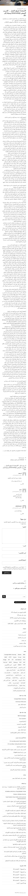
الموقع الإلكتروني (22, 560)
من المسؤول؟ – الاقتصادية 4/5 (19, 877)
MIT (9, 659)
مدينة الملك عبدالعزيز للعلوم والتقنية (18, 732)
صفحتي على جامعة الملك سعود (19, 778)
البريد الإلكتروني (22, 553)
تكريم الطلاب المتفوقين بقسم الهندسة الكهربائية (15, 810)
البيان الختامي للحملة (21, 746)
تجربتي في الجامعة (22, 637)
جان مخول (23, 672)
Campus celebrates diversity (19, 794)
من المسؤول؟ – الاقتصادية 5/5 (19, 880)
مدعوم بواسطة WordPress (20, 892)
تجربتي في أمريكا (21, 457)
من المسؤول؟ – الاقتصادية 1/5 (19, 869)
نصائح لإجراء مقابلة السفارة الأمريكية (18, 769)
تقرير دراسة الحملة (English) (20, 752)
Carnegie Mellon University (10, 654)
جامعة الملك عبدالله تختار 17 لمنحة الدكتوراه (16, 813)
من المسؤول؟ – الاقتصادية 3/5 (19, 874)
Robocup (16, 662)
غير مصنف (23, 640)
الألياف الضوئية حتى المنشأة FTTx (18, 612)
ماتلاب (10, 682)
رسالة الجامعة (15, 677)
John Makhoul (18, 659)
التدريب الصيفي (16, 459)
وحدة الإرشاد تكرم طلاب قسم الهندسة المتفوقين (15, 860)
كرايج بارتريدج (16, 682)
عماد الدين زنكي (6, 680)
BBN (24, 654)
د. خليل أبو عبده (7, 672)
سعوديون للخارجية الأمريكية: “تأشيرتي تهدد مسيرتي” (15, 762)
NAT (24, 662)
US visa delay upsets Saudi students (18, 741)
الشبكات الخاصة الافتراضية (11, 667)
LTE (12, 659)
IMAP (5, 657)
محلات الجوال (22, 685)
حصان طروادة (16, 672)
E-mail (19, 657)
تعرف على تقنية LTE (21, 615)
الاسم (24, 546)
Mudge (4, 659)
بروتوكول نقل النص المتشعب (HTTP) (18, 617)
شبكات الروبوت (21, 680)
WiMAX (19, 664)
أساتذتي (24, 632)
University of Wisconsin (20, 701)
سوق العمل (12, 459)
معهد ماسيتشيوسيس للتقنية (19, 690)
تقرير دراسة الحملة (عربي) (20, 755)
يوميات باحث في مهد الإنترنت (19, 646)
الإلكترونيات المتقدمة (21, 724)
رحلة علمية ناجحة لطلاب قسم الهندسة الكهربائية (15, 832)
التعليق (24, 527)
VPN (24, 664)
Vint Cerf (5, 662)
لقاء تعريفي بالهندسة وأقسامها (19, 844)
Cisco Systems (22, 718)
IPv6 (24, 659)
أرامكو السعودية (22, 721)
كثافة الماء (23, 682)
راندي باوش (22, 677)
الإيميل (14, 664)
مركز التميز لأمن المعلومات (19, 688)
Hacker (14, 657)
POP (20, 662)
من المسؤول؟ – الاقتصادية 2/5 (19, 871)
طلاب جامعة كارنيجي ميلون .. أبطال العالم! (17, 623)
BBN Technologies (22, 715)
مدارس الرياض (23, 707)
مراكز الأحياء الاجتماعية (13, 685)
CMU (24, 657)
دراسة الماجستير (9, 675)
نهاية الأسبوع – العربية (21, 883)
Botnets (19, 654)
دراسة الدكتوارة (18, 675)
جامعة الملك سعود (21, 670)
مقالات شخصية (22, 643)
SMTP (10, 662)
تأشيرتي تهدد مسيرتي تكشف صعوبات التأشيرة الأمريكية (14, 749)
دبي (24, 675)
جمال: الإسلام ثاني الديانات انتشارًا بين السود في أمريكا (14, 820)
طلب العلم (14, 680)
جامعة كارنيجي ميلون (11, 670)
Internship (22, 459)
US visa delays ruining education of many (17, 744)
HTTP (10, 657)
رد (21, 484)
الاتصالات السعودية (22, 727)
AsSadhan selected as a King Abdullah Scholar (15, 791)
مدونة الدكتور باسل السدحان (16, 2)
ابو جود (20, 473)
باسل (18, 8)
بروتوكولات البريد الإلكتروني (20, 620)
